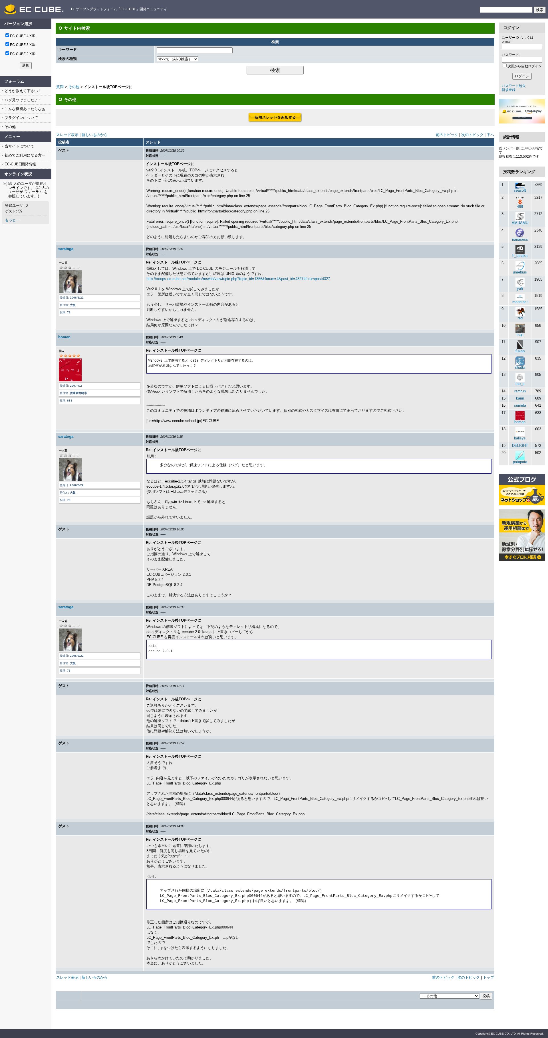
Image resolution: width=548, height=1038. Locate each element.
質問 (60, 87)
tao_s (520, 384)
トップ (488, 977)
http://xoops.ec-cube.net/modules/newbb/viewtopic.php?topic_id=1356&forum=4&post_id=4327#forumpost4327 (238, 279)
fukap (520, 351)
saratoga (65, 249)
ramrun (520, 391)
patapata (520, 462)
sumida (520, 405)
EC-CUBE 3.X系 (22, 45)
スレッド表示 (67, 135)
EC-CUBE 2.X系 (22, 54)
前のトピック (447, 135)
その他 (9, 127)
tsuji (520, 335)
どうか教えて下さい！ (22, 91)
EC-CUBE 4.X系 (22, 36)
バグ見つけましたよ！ (22, 100)
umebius (520, 272)
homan (64, 337)
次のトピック (472, 135)
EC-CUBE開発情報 (19, 164)
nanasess (520, 239)
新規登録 (508, 90)
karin (520, 398)
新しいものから (95, 135)
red (520, 318)
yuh (520, 288)
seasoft (520, 190)
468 (520, 206)
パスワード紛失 (514, 86)
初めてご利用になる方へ (24, 155)
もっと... (12, 220)
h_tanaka (519, 256)
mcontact (520, 302)
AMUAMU (520, 223)
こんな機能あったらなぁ (24, 109)
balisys (520, 438)
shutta (520, 367)
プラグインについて (20, 117)
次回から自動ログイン (524, 66)
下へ (490, 135)
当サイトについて (18, 146)
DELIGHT (520, 445)
